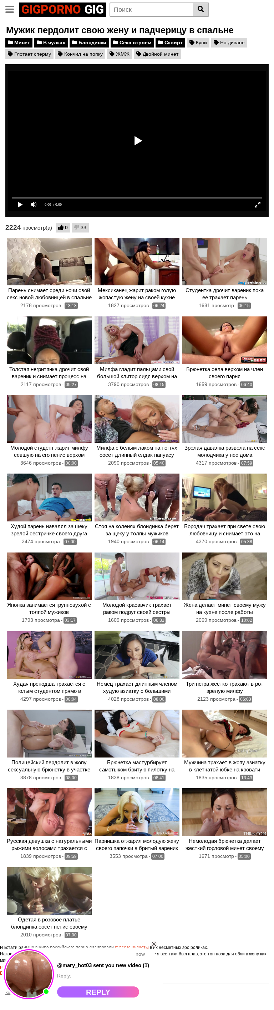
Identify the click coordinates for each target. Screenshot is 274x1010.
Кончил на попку (83, 54)
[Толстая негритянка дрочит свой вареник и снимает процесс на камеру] (49, 340)
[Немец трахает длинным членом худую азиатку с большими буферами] (137, 655)
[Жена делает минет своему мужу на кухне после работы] (224, 576)
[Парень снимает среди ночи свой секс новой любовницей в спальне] (49, 262)
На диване (232, 42)
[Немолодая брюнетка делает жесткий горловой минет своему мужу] (224, 812)
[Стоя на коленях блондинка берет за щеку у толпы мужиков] (137, 497)
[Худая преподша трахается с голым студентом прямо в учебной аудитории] (49, 655)
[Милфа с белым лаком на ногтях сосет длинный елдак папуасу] (137, 419)
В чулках (53, 42)
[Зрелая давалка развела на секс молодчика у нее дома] (224, 419)
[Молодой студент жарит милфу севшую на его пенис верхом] (49, 419)
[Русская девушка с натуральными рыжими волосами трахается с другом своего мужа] (49, 812)
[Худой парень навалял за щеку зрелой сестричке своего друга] (49, 497)
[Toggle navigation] (12, 8)
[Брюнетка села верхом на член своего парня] (224, 340)
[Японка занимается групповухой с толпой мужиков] (49, 576)
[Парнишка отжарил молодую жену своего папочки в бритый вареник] (137, 812)
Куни (200, 42)
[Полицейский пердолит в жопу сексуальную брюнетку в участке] (49, 734)
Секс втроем (134, 42)
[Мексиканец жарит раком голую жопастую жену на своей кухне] (137, 262)
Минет (21, 42)
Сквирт (173, 42)
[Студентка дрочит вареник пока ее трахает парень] (224, 262)
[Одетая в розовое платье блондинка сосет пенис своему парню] (49, 891)
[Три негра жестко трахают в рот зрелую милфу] (224, 655)
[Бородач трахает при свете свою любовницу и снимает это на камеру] (224, 497)
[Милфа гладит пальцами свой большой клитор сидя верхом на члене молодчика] (137, 340)
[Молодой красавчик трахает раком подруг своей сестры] (137, 576)
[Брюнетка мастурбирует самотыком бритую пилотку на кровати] (137, 734)
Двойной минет (159, 54)
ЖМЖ (122, 54)
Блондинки (91, 42)
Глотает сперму (32, 54)
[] (201, 9)
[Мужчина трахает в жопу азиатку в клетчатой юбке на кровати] (224, 734)
